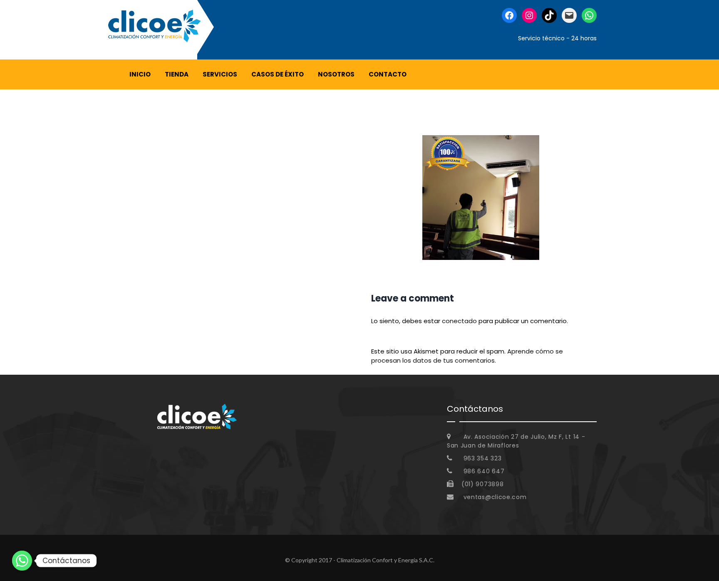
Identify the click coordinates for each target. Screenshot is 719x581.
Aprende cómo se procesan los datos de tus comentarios (467, 356)
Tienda (176, 74)
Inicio (140, 74)
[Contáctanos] (22, 561)
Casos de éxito (277, 74)
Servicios (220, 74)
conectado (459, 320)
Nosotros (336, 74)
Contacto (388, 74)
